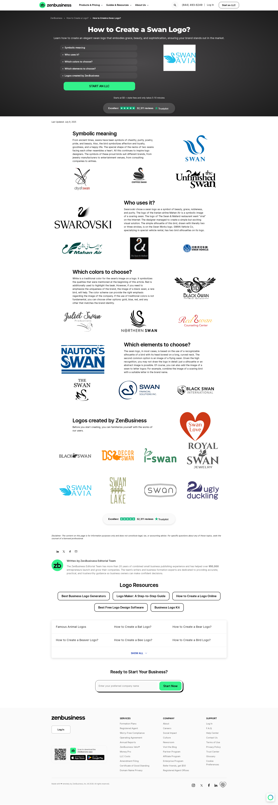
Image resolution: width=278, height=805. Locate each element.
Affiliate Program (171, 756)
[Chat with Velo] (270, 797)
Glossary (210, 756)
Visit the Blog (170, 747)
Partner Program (171, 752)
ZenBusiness (56, 18)
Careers (167, 728)
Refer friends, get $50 (174, 766)
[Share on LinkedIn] (59, 552)
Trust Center (212, 752)
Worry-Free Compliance (132, 733)
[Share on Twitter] (65, 552)
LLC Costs (125, 756)
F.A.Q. (209, 728)
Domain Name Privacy (131, 770)
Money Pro (125, 752)
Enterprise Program (173, 761)
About (166, 724)
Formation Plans (128, 724)
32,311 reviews (145, 108)
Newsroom (168, 742)
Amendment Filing (129, 761)
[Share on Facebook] (71, 552)
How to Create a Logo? (77, 18)
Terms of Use (213, 742)
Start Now (170, 686)
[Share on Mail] (77, 552)
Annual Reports (128, 742)
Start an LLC (229, 5)
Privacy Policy (213, 747)
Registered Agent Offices (176, 770)
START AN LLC (99, 86)
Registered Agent (129, 728)
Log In (60, 729)
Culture (167, 738)
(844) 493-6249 (192, 5)
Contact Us (212, 738)
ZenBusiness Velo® (130, 747)
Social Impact (170, 733)
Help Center (212, 733)
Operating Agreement (131, 738)
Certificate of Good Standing (134, 766)
